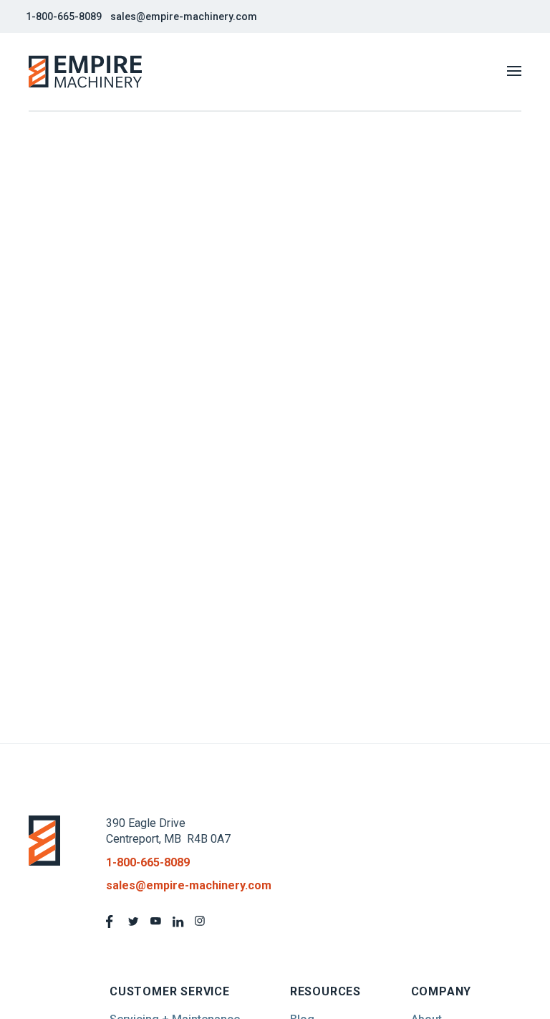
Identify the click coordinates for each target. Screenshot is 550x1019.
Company (441, 991)
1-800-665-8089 (64, 16)
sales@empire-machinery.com (183, 16)
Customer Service (170, 991)
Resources (325, 991)
